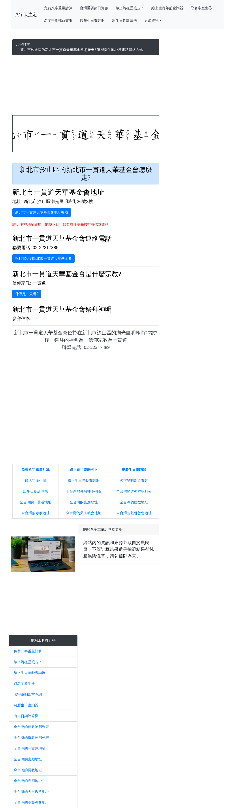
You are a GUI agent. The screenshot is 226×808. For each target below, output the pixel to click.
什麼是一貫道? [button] (26, 294)
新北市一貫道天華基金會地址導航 (41, 212)
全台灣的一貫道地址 (35, 502)
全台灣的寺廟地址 (35, 513)
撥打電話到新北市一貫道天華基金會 (43, 258)
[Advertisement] (85, 86)
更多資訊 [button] (151, 20)
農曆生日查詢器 (92, 20)
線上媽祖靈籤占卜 (130, 8)
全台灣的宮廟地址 (84, 502)
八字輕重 (23, 44)
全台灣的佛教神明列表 (83, 491)
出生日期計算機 (124, 20)
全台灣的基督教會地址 (134, 513)
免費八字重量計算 (58, 8)
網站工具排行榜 (43, 640)
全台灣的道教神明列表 (134, 491)
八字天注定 (26, 14)
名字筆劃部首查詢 (58, 20)
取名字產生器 (201, 8)
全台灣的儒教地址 (134, 502)
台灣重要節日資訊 (94, 8)
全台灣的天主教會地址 (83, 513)
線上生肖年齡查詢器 (167, 8)
